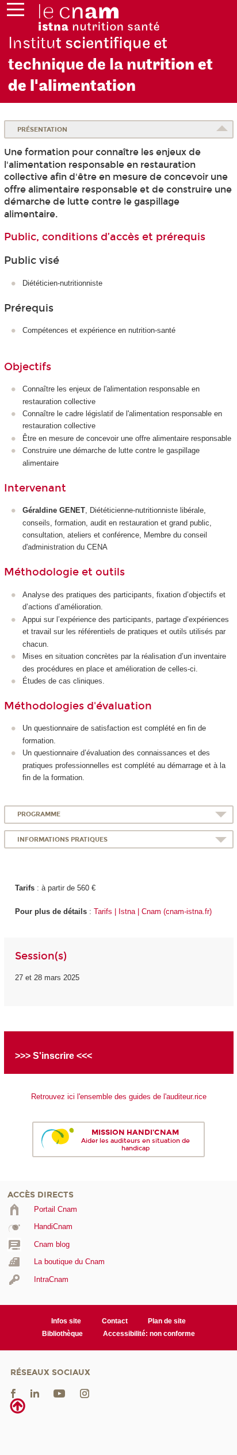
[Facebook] (13, 1393)
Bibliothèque (62, 1334)
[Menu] (15, 12)
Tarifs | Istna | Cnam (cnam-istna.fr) (153, 911)
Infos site (66, 1321)
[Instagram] (84, 1393)
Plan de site (167, 1321)
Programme (38, 814)
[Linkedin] (35, 1393)
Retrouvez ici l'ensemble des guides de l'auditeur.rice (119, 1096)
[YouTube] (59, 1393)
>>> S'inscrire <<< (53, 1056)
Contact (115, 1321)
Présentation (42, 129)
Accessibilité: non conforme (149, 1334)
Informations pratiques (62, 839)
